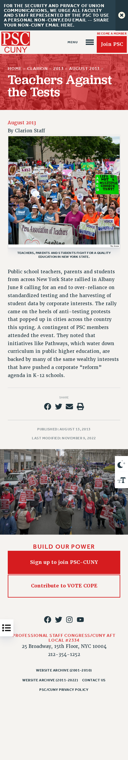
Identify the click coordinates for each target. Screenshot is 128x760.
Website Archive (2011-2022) (50, 680)
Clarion (37, 68)
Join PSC (112, 44)
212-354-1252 (64, 654)
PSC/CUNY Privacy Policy (63, 690)
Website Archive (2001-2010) (64, 670)
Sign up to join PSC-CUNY (64, 562)
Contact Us (94, 680)
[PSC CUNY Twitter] (58, 619)
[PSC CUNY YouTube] (80, 619)
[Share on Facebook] (47, 406)
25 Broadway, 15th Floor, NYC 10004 (64, 646)
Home (15, 68)
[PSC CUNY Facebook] (47, 619)
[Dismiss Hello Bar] (121, 15)
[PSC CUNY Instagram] (69, 619)
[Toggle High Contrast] (121, 464)
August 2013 (84, 68)
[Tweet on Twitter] (58, 406)
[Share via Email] (69, 406)
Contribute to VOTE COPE (64, 586)
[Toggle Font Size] (121, 480)
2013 (58, 68)
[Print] (80, 406)
